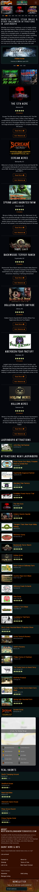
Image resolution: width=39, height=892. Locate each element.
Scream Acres (19, 157)
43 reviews (19, 413)
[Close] (37, 881)
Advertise (4, 873)
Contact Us (4, 859)
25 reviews (19, 113)
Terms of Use (25, 862)
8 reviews (19, 264)
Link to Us (4, 865)
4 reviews (19, 212)
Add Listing (24, 873)
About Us (23, 859)
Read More (19, 131)
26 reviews (19, 314)
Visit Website (19, 136)
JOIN (30, 889)
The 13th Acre (19, 103)
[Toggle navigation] (36, 2)
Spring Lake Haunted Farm (19, 202)
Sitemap (3, 862)
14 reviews (19, 361)
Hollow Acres (19, 403)
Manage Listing (5, 876)
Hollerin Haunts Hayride (19, 58)
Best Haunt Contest (27, 865)
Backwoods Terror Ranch (19, 254)
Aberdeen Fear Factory (19, 351)
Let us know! (5, 854)
